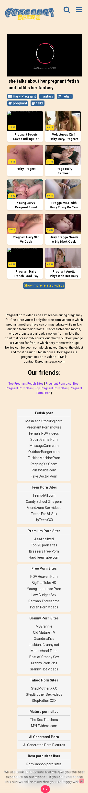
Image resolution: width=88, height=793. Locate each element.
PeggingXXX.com (44, 464)
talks (39, 103)
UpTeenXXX (44, 520)
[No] (81, 781)
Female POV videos (44, 433)
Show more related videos (44, 285)
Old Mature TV (44, 632)
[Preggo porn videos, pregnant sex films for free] (29, 15)
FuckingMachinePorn (44, 458)
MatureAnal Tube (44, 651)
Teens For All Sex (44, 514)
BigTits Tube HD (44, 583)
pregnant (19, 103)
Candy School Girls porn (44, 501)
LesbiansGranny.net (44, 645)
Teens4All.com (44, 495)
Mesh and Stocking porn (44, 421)
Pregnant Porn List (58, 383)
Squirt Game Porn (44, 439)
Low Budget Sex (44, 595)
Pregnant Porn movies (44, 427)
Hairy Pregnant (24, 96)
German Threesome (44, 601)
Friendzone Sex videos (44, 508)
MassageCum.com (44, 446)
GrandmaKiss (44, 639)
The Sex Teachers (44, 720)
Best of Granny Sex (44, 657)
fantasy (47, 96)
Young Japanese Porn (44, 589)
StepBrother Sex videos (44, 694)
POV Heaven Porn (44, 577)
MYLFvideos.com (44, 726)
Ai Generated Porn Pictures (44, 745)
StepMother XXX (44, 688)
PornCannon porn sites (44, 764)
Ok (45, 789)
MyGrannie (44, 626)
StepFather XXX (44, 701)
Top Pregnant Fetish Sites (26, 383)
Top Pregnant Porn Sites (51, 388)
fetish (67, 96)
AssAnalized (44, 539)
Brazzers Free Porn (44, 551)
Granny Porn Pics (44, 663)
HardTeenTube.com (44, 557)
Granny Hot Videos (44, 669)
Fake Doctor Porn (44, 476)
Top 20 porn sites (44, 545)
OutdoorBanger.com (44, 452)
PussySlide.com (44, 470)
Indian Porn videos (44, 607)
